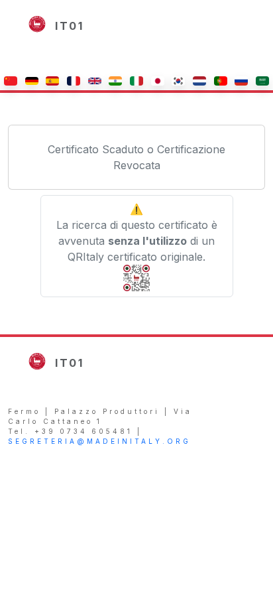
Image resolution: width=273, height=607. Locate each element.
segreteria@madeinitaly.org (99, 441)
